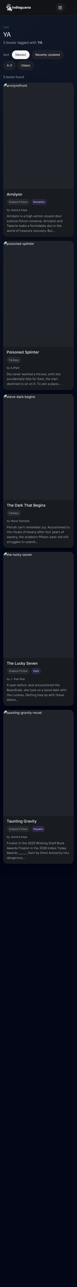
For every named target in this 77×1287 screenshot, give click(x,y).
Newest (20, 54)
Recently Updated (47, 54)
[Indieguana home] (18, 8)
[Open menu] (60, 7)
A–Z (9, 65)
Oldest (25, 65)
